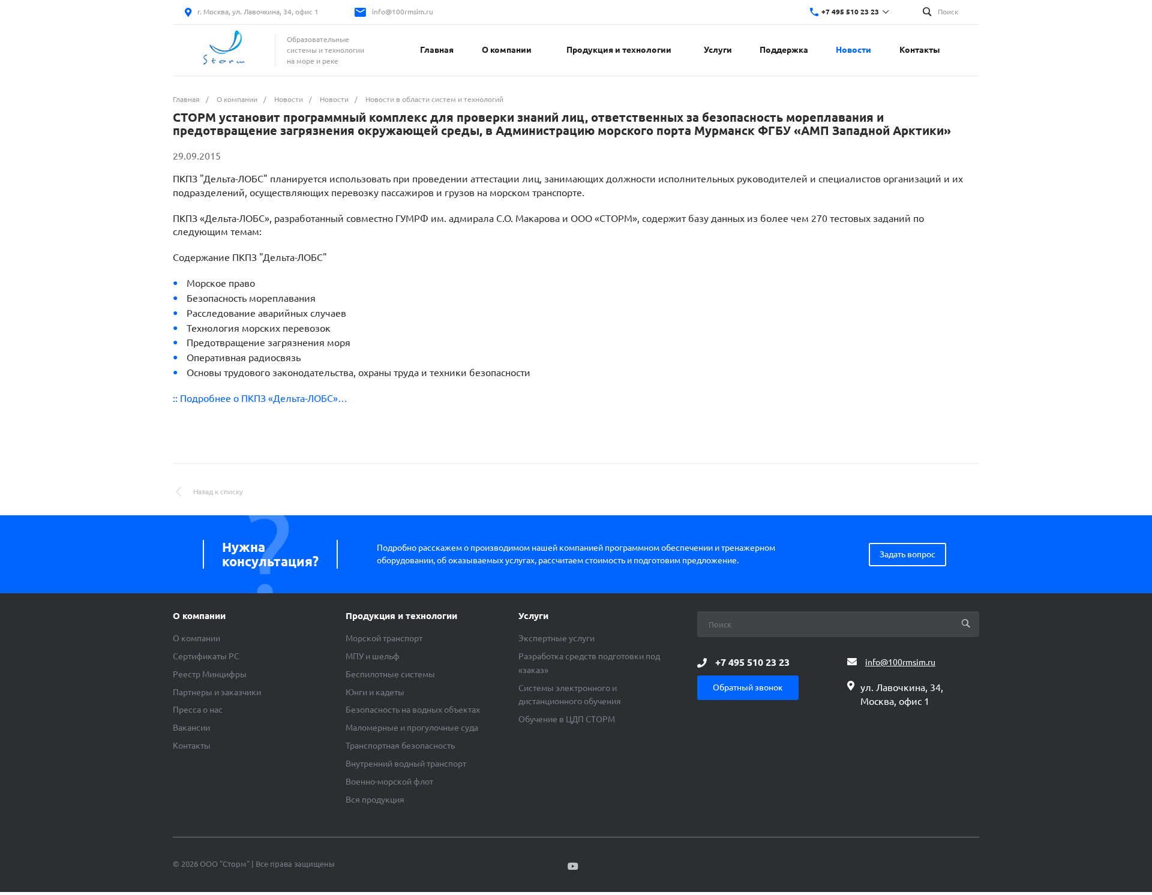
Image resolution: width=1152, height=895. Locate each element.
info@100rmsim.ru (402, 12)
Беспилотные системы (390, 674)
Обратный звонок (748, 687)
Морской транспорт (384, 638)
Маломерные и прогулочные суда (412, 727)
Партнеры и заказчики (217, 692)
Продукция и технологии (401, 616)
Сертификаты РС (206, 656)
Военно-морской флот (389, 781)
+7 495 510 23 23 (850, 12)
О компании (199, 616)
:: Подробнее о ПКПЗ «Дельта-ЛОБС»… (260, 398)
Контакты (192, 745)
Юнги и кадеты (375, 692)
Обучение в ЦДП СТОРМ (566, 719)
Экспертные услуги (556, 638)
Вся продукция (375, 799)
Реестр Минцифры (210, 674)
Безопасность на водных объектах (413, 709)
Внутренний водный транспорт (406, 763)
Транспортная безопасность (400, 745)
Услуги (533, 616)
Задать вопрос (907, 554)
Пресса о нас (198, 709)
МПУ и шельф (373, 656)
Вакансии (191, 727)
